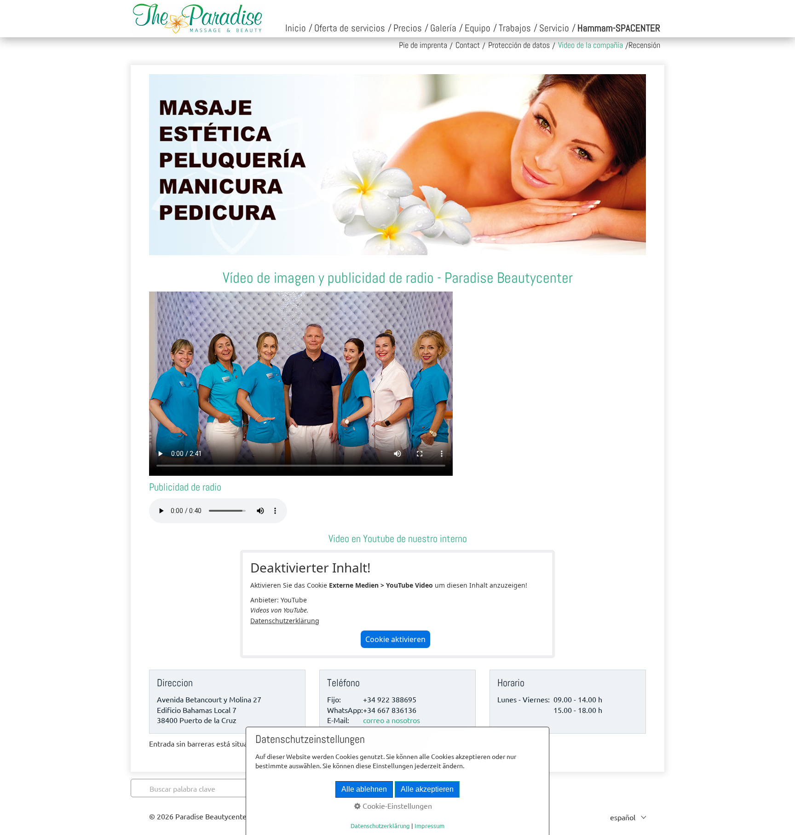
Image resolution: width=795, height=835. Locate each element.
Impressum (429, 825)
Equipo (477, 28)
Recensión (644, 45)
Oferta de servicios (349, 28)
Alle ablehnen (364, 789)
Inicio (295, 28)
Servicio (554, 28)
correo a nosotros (391, 719)
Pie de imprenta (423, 45)
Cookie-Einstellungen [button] (396, 805)
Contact (467, 45)
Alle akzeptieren (427, 789)
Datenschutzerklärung (284, 620)
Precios (407, 28)
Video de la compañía (590, 45)
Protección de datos (519, 45)
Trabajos (515, 28)
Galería (443, 28)
